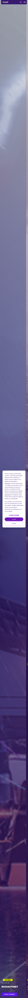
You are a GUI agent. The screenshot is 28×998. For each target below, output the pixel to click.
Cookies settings (14, 515)
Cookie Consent (9, 994)
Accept (14, 519)
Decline (14, 523)
